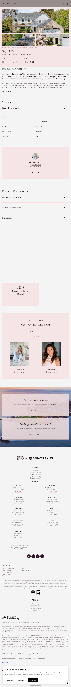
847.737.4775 (52, 503)
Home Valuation (34, 434)
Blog (22, 568)
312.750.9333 (18, 491)
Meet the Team (6, 570)
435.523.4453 (53, 526)
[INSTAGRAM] (38, 556)
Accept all (33, 680)
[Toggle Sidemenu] (67, 4)
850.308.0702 (18, 549)
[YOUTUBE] (29, 556)
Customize (21, 680)
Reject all (10, 680)
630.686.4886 (18, 503)
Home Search (34, 410)
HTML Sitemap (25, 570)
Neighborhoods (7, 572)
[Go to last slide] (32, 172)
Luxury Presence (35, 606)
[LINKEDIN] (33, 556)
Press (3, 576)
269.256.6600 (18, 526)
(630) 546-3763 (52, 372)
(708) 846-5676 (36, 164)
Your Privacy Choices (36, 685)
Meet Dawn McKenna (8, 568)
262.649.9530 (18, 514)
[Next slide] (38, 172)
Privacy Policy (35, 610)
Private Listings (6, 574)
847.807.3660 (18, 537)
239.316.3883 (53, 514)
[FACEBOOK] (42, 556)
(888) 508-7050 (36, 476)
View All (50, 41)
